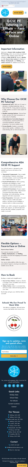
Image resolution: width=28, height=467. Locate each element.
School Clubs (14, 398)
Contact (14, 407)
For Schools (14, 401)
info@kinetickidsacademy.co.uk (15, 447)
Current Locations (14, 404)
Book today (4, 292)
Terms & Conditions (19, 461)
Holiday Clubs (14, 395)
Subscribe (13, 356)
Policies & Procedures (7, 461)
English (6, 5)
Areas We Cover (14, 462)
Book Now (18, 13)
